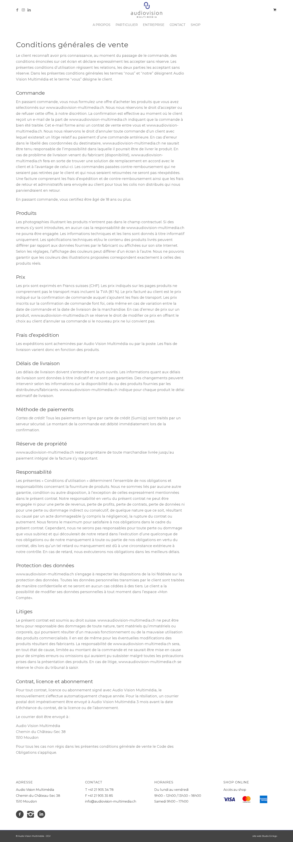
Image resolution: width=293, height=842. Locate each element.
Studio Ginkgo (269, 836)
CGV (48, 836)
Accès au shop (234, 790)
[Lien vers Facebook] (17, 10)
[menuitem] (101, 25)
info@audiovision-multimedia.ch (110, 801)
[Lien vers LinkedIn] (29, 10)
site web (257, 836)
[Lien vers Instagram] (23, 10)
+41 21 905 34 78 (101, 790)
